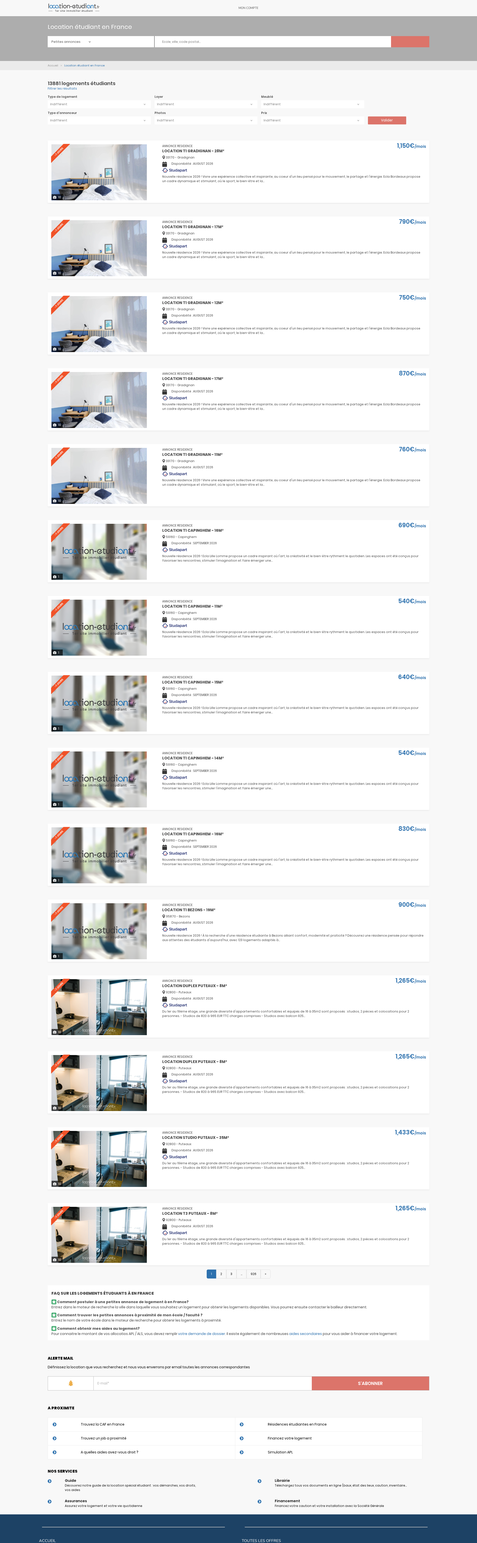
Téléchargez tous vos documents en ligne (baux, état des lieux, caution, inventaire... (341, 1485)
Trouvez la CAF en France (102, 1424)
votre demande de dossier (201, 1333)
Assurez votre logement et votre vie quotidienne (103, 1506)
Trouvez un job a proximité (103, 1438)
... (241, 1274)
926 (253, 1274)
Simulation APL (280, 1452)
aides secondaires (305, 1333)
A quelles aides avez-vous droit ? (109, 1452)
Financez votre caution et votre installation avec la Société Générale (329, 1506)
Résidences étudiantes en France (297, 1424)
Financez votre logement (290, 1438)
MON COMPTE (248, 7)
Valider (387, 120)
